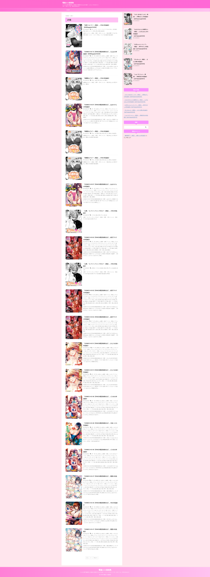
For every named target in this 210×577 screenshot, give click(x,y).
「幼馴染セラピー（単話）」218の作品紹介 (96, 78)
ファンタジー (106, 245)
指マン (115, 114)
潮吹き (112, 62)
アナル (113, 56)
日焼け (96, 62)
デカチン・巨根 (111, 57)
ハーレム (98, 110)
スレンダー (89, 351)
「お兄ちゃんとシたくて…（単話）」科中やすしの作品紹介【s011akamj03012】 (140, 46)
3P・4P (93, 56)
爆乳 (116, 248)
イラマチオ (93, 243)
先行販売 (115, 29)
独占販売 (102, 31)
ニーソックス (111, 404)
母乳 (84, 115)
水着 (94, 515)
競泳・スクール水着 (95, 64)
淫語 (94, 115)
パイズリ (103, 110)
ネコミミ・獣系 (92, 110)
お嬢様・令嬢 (109, 56)
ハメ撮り (113, 457)
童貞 (89, 64)
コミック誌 (113, 375)
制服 (101, 61)
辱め (88, 382)
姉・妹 (113, 61)
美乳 (101, 64)
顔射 (106, 250)
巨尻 (97, 31)
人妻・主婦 (103, 112)
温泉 (109, 62)
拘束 (103, 248)
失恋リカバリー (89, 31)
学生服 (90, 114)
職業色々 (97, 250)
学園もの (87, 301)
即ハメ (109, 352)
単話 (84, 31)
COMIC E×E (98, 56)
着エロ (86, 64)
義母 (107, 64)
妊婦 (84, 114)
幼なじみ (102, 80)
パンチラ (106, 59)
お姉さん (103, 56)
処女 (99, 61)
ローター (89, 246)
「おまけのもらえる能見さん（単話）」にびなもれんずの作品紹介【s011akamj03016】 (136, 100)
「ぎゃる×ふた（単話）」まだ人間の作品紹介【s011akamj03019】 (140, 61)
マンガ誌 (91, 112)
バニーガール (88, 59)
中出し (110, 29)
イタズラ (96, 349)
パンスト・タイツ (97, 29)
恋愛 (99, 31)
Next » (96, 558)
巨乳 (94, 31)
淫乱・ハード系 (104, 62)
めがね (114, 453)
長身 (91, 356)
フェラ (103, 29)
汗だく (100, 354)
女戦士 (113, 513)
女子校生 (109, 61)
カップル (89, 57)
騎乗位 (115, 64)
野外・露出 (110, 64)
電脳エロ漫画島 (68, 3)
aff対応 (93, 268)
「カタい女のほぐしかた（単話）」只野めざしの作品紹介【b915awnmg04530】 (140, 17)
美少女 (103, 64)
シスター (100, 57)
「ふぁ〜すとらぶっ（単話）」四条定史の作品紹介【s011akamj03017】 (140, 76)
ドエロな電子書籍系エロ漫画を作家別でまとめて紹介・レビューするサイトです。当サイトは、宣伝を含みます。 (105, 572)
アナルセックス (86, 243)
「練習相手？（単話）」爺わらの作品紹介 (135, 135)
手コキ (112, 114)
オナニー (100, 349)
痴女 (115, 354)
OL (92, 29)
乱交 (96, 246)
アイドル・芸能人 (104, 109)
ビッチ (109, 59)
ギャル (92, 57)
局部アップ (87, 62)
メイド (90, 352)
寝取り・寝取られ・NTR (98, 114)
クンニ (96, 57)
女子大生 (105, 61)
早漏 (99, 62)
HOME (68, 10)
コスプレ (87, 110)
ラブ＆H (107, 29)
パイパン (93, 59)
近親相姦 (109, 115)
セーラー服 (104, 57)
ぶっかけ (115, 347)
